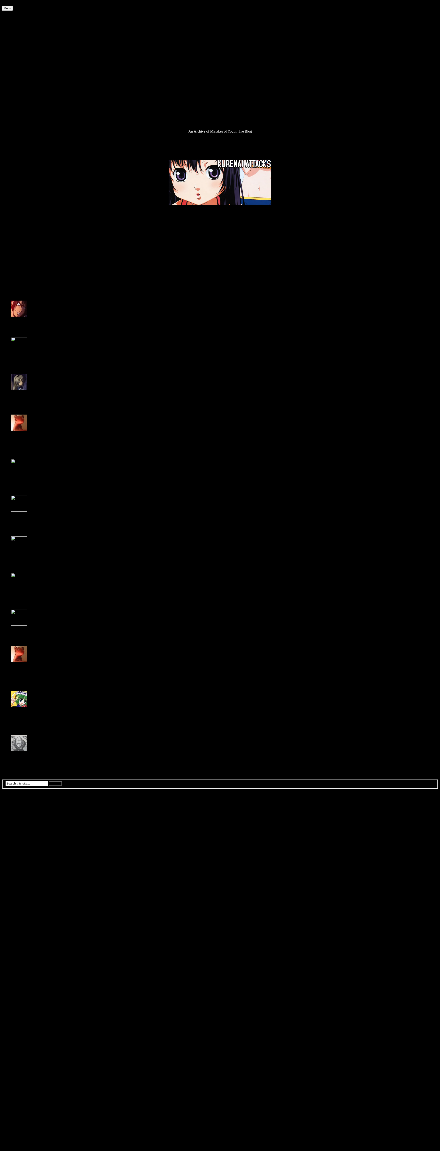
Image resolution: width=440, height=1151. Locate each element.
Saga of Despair (22, 111)
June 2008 (18, 940)
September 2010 (23, 829)
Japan (15, 70)
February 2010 (21, 858)
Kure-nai (44, 291)
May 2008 (18, 944)
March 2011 (19, 804)
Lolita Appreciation (25, 78)
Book (15, 29)
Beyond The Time (23, 291)
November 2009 (23, 870)
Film (14, 58)
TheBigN (18, 709)
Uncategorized (21, 123)
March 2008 (20, 953)
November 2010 (23, 821)
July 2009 (18, 887)
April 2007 (19, 998)
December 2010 (22, 817)
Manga (16, 82)
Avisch (16, 754)
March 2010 (20, 854)
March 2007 (20, 1002)
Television (18, 119)
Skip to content (13, 4)
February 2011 (21, 808)
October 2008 (21, 924)
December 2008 (22, 916)
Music (15, 86)
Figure (15, 53)
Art (13, 25)
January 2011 (20, 812)
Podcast (16, 103)
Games (16, 62)
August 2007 (20, 981)
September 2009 (23, 878)
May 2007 (18, 994)
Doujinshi (18, 41)
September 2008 (23, 928)
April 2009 (19, 899)
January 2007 (20, 1010)
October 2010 (21, 825)
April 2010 (19, 850)
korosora (17, 393)
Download (9, 212)
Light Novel (20, 74)
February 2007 (21, 1006)
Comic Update (21, 33)
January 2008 (20, 961)
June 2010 (18, 841)
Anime (16, 20)
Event (15, 49)
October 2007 (21, 973)
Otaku (15, 95)
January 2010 (20, 862)
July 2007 (18, 986)
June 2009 (18, 891)
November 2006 (23, 1019)
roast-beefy (19, 319)
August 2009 (20, 883)
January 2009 (20, 911)
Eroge (15, 45)
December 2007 (22, 965)
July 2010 (18, 837)
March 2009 (20, 903)
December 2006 (22, 1014)
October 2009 (21, 874)
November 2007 (23, 969)
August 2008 (20, 932)
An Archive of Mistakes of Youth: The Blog (33, 13)
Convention (19, 37)
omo (14, 433)
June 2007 (18, 990)
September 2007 (23, 977)
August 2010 (20, 833)
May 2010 (18, 845)
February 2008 (21, 957)
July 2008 (18, 936)
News (15, 90)
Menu (7, 8)
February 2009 (21, 907)
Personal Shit (20, 99)
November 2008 (23, 920)
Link (14, 251)
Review (16, 107)
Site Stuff (18, 115)
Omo (14, 255)
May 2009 (18, 895)
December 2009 (22, 866)
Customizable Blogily (133, 1147)
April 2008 (19, 948)
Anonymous (20, 555)
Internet (16, 66)
